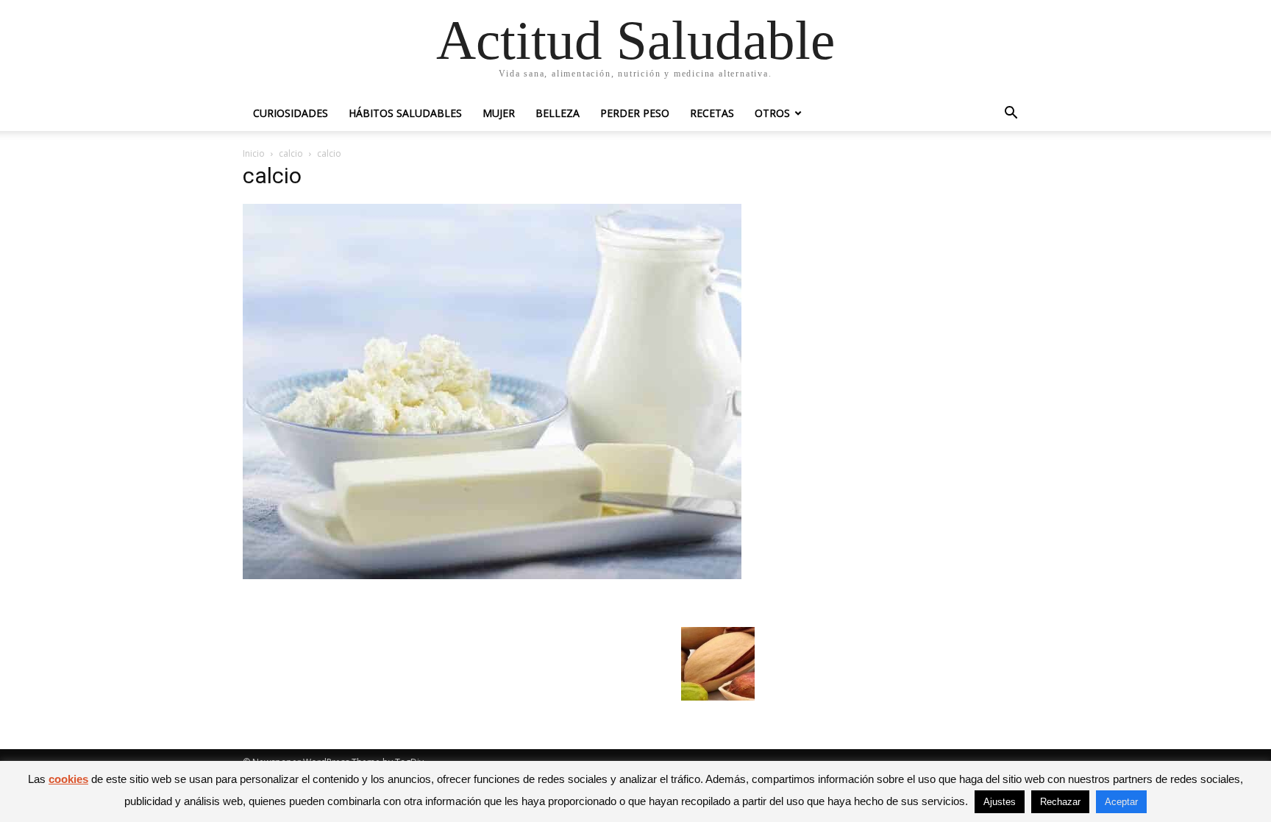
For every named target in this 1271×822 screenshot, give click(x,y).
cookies (68, 779)
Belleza (557, 113)
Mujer (499, 113)
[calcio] (492, 575)
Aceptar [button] (1121, 801)
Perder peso (634, 113)
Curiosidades (290, 113)
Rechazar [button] (1060, 801)
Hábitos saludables (405, 113)
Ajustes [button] (999, 801)
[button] (1010, 114)
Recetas (712, 113)
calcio (291, 153)
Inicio (254, 153)
